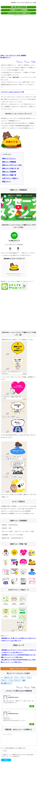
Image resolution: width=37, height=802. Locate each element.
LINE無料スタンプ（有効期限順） (18, 10)
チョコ (29, 677)
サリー (23, 677)
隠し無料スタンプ (5, 57)
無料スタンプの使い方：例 (10, 168)
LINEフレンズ (8, 677)
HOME (2, 55)
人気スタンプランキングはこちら (18, 668)
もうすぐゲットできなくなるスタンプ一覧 (12, 92)
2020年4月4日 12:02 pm (13, 697)
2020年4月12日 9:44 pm (13, 713)
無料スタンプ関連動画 (9, 162)
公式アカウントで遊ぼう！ (10, 178)
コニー (17, 677)
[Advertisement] (18, 35)
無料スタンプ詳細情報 (9, 171)
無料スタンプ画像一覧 (9, 175)
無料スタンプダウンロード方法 (12, 165)
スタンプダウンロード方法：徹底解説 (15, 55)
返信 (32, 706)
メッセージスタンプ (14, 680)
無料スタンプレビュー (9, 158)
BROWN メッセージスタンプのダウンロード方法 (23, 2)
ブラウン (3, 680)
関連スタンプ (6, 181)
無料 (24, 680)
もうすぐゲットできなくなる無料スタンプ (18, 13)
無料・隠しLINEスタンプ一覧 (18, 7)
